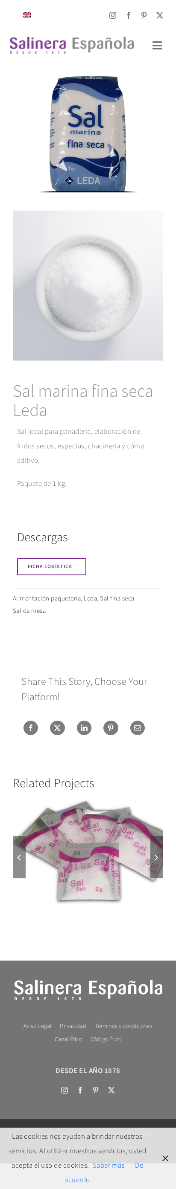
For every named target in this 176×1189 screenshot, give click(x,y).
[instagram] (113, 15)
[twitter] (160, 15)
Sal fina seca (117, 598)
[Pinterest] (110, 728)
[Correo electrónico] (137, 728)
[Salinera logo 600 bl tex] (88, 981)
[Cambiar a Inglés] (27, 15)
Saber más (109, 1165)
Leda (90, 598)
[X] (57, 728)
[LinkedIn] (84, 728)
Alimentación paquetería (47, 598)
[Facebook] (31, 728)
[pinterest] (144, 15)
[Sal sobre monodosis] (88, 857)
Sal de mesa (29, 610)
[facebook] (128, 15)
